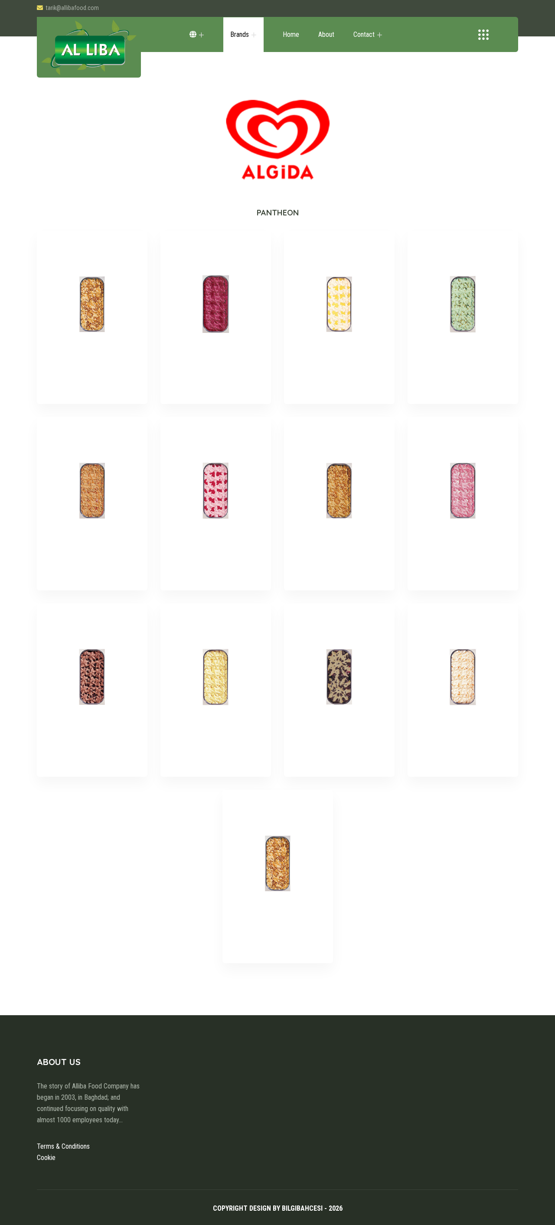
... (121, 1120)
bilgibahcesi (302, 1208)
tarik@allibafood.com (72, 7)
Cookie (46, 1157)
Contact (364, 34)
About (326, 34)
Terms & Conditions (63, 1146)
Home (291, 34)
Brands (239, 34)
